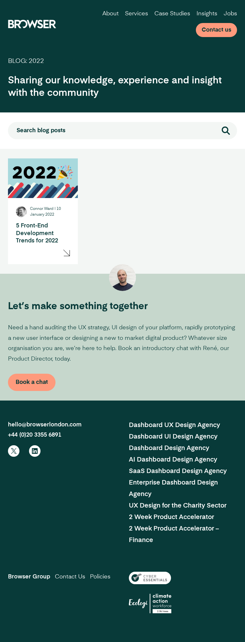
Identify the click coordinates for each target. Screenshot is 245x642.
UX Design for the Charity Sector (177, 506)
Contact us (216, 30)
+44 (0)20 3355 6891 (34, 435)
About (110, 14)
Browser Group (29, 577)
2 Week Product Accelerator (171, 517)
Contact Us (70, 577)
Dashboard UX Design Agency (174, 425)
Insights (207, 14)
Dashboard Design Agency (169, 448)
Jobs (230, 14)
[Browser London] (32, 23)
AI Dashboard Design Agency (173, 460)
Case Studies (172, 14)
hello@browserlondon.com (45, 425)
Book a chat (32, 382)
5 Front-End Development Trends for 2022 (37, 233)
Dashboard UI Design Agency (173, 437)
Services (136, 14)
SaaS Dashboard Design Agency (178, 471)
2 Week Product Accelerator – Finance (174, 535)
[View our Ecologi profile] (150, 603)
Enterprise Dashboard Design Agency (173, 489)
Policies (100, 577)
